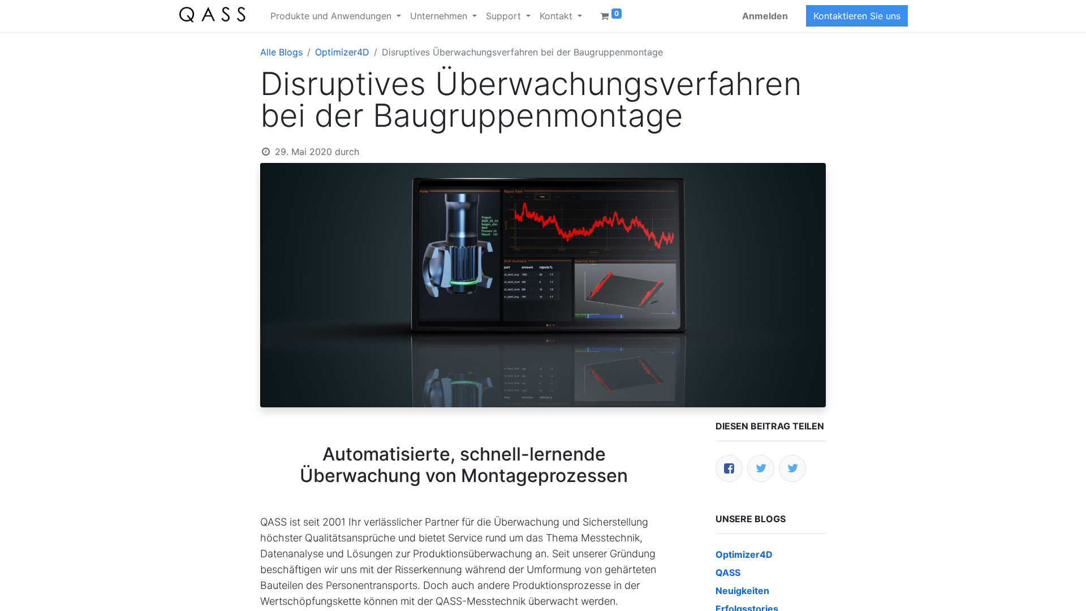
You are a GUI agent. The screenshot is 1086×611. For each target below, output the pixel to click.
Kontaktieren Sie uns (856, 15)
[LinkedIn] (792, 468)
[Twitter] (760, 468)
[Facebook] (729, 468)
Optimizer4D (342, 52)
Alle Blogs (281, 52)
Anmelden (765, 15)
